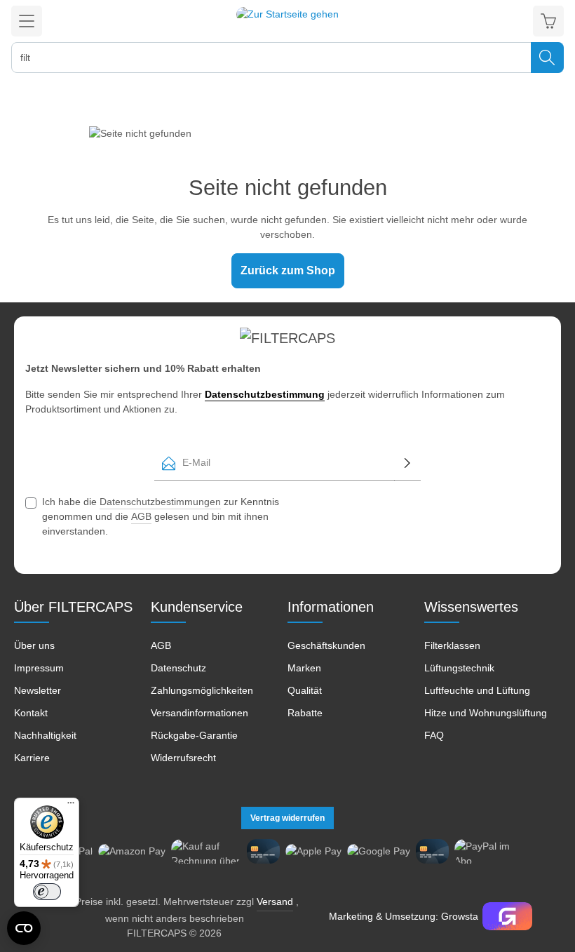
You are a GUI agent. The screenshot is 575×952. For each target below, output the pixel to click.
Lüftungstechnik (459, 667)
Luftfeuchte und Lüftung (477, 690)
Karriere (32, 757)
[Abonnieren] (407, 463)
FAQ (434, 735)
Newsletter (37, 690)
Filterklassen (452, 645)
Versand (275, 901)
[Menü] (26, 21)
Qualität (305, 690)
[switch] (47, 891)
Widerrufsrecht (183, 757)
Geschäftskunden (326, 645)
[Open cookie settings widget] (24, 928)
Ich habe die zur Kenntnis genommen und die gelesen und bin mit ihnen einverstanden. (160, 516)
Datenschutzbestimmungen (160, 501)
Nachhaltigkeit (45, 735)
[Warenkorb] (548, 21)
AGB (141, 516)
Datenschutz (178, 667)
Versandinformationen (199, 712)
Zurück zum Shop (288, 270)
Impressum (39, 667)
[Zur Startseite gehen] (287, 21)
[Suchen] (547, 57)
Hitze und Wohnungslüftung (485, 712)
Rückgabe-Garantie (194, 735)
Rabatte (305, 712)
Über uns (34, 645)
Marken (304, 667)
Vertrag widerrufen (287, 818)
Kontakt (31, 712)
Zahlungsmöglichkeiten (202, 690)
